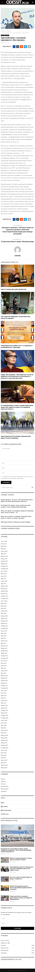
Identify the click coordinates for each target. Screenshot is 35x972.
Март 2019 (3, 762)
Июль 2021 (3, 693)
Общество (3, 781)
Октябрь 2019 (4, 745)
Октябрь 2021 (4, 685)
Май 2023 (3, 638)
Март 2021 (3, 703)
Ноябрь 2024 (4, 593)
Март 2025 (3, 583)
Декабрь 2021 (4, 680)
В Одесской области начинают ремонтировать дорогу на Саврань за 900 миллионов (21, 898)
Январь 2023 (4, 648)
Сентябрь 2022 (4, 658)
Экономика (4, 791)
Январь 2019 (4, 767)
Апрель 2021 (4, 700)
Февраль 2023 (4, 646)
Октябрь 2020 (4, 715)
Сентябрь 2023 (4, 628)
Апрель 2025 (4, 581)
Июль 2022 (3, 663)
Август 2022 (4, 660)
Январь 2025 (4, 588)
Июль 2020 (3, 723)
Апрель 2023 (4, 641)
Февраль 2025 (4, 586)
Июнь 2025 (3, 576)
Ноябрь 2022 (4, 653)
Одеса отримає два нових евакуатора (13, 289)
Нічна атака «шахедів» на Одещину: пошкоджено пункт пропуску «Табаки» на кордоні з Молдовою (16, 517)
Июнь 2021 (3, 695)
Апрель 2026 (4, 551)
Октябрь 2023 (4, 626)
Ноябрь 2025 (4, 563)
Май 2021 (3, 698)
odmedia (17, 256)
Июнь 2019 (3, 755)
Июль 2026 (3, 544)
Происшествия (4, 786)
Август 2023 (4, 631)
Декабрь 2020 (4, 710)
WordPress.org (4, 814)
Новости (2, 35)
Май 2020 (3, 728)
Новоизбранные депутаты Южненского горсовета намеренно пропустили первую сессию (22, 868)
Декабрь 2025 (4, 561)
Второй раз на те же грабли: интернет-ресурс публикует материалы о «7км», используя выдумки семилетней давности (16, 850)
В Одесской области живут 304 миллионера (17, 241)
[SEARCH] (32, 487)
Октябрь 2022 (4, 656)
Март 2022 (3, 673)
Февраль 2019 (4, 765)
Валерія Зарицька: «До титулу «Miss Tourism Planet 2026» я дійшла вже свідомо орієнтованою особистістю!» (17, 500)
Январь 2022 (4, 678)
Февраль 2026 (4, 556)
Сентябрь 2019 (4, 748)
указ (24, 99)
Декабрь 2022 (4, 650)
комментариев (6, 810)
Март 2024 (3, 613)
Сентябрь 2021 (4, 688)
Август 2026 (4, 541)
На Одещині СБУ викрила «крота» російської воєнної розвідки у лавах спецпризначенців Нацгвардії (15, 506)
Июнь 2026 (3, 546)
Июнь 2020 (3, 725)
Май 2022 (3, 668)
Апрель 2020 (4, 730)
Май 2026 (3, 549)
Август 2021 (4, 690)
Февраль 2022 (4, 675)
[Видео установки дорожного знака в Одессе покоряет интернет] (5, 860)
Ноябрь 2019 (4, 743)
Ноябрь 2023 (4, 623)
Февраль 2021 (4, 705)
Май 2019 (3, 757)
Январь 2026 (4, 558)
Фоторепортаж (4, 789)
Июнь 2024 (3, 606)
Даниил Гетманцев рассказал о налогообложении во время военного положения (21, 887)
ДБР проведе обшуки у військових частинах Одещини (15, 522)
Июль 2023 (3, 633)
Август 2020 (4, 720)
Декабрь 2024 (4, 591)
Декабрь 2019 (4, 740)
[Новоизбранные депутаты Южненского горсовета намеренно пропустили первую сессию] (5, 869)
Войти (2, 803)
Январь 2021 (4, 708)
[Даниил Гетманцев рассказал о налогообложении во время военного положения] (5, 888)
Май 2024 (3, 608)
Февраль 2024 (4, 616)
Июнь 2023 (3, 636)
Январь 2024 (4, 618)
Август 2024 (4, 601)
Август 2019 (4, 750)
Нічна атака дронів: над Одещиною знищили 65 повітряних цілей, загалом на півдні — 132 (17, 511)
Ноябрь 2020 (4, 713)
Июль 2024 (3, 603)
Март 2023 (3, 643)
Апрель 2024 (4, 611)
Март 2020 (3, 733)
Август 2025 (4, 571)
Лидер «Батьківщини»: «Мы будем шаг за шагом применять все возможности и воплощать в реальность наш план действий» (17, 376)
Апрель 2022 (4, 670)
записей (4, 806)
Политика (7, 35)
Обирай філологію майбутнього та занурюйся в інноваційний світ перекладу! (16, 346)
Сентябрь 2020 (4, 718)
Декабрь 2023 (4, 621)
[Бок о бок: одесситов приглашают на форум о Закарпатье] (5, 879)
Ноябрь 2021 (4, 683)
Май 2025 (3, 578)
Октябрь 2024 (4, 596)
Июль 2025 (3, 573)
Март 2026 (3, 554)
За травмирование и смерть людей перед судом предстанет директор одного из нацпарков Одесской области (17, 407)
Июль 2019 (3, 753)
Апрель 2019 (4, 760)
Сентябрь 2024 (4, 598)
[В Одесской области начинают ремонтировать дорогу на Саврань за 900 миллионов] (5, 898)
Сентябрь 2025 (4, 568)
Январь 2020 (4, 738)
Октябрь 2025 (4, 566)
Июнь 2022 (3, 665)
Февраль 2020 (4, 735)
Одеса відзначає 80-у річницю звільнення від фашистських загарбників (16, 437)
